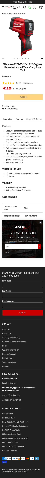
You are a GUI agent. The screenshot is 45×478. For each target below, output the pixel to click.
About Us (6, 329)
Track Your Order (9, 362)
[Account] (34, 6)
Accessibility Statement (11, 399)
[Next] (41, 58)
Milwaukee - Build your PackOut (15, 438)
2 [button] (17, 58)
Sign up (22, 312)
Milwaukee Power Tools (11, 434)
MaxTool (16, 470)
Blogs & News (7, 358)
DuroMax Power (8, 417)
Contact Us (6, 333)
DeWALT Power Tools (11, 430)
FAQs (4, 345)
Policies (5, 366)
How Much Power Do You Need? (15, 421)
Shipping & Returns (34, 119)
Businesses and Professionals (14, 341)
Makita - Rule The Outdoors (13, 446)
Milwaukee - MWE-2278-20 (17, 13)
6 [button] (28, 58)
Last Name (6, 290)
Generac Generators (10, 450)
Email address (8, 301)
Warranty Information (10, 349)
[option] (22, 36)
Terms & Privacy (12, 242)
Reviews (19, 119)
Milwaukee (7, 76)
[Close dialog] (40, 222)
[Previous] (3, 58)
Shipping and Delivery (11, 337)
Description (7, 119)
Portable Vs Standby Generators (15, 426)
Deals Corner (7, 413)
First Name (6, 280)
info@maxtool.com (9, 383)
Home (4, 13)
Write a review (28, 83)
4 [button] (22, 58)
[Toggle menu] (1, 7)
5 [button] (25, 58)
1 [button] (14, 58)
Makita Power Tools (10, 442)
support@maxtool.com (11, 395)
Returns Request (9, 354)
